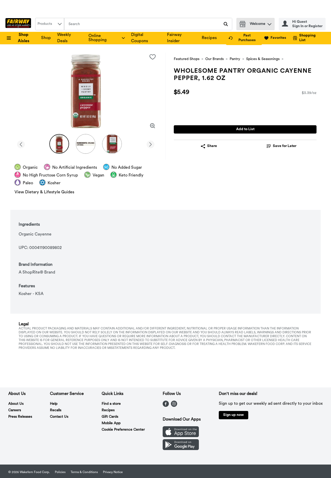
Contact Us (59, 417)
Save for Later (284, 146)
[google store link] (181, 449)
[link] (244, 38)
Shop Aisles (23, 38)
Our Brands (214, 59)
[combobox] (49, 24)
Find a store (111, 404)
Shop (46, 38)
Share (212, 146)
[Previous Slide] (20, 143)
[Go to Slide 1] (59, 144)
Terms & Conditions (84, 472)
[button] (269, 23)
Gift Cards (110, 417)
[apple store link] (181, 436)
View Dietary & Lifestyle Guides (44, 192)
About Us (16, 404)
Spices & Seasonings (263, 59)
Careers (14, 410)
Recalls (55, 410)
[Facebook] (166, 406)
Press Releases (20, 417)
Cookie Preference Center (123, 430)
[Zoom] (152, 126)
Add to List (245, 129)
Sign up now (233, 415)
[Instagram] (174, 406)
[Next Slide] (150, 143)
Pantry (235, 59)
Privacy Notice (113, 472)
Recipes (209, 38)
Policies (60, 472)
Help (53, 404)
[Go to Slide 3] (112, 144)
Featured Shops (186, 59)
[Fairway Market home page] (19, 24)
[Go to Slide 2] (86, 144)
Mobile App (111, 423)
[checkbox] (152, 57)
